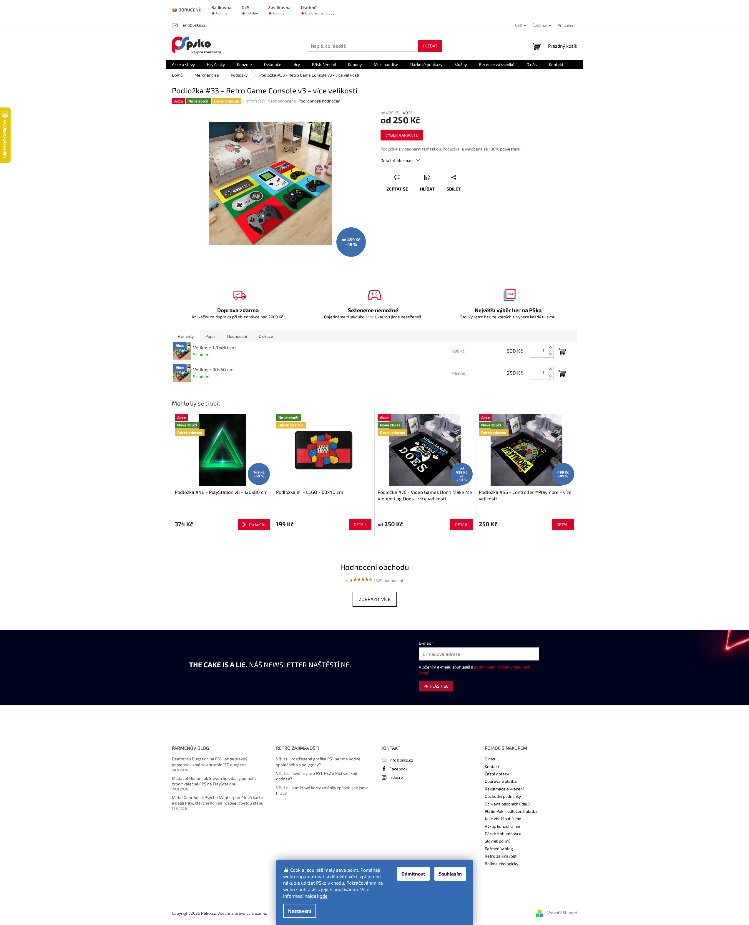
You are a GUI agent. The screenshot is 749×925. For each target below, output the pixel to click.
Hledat (430, 45)
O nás (490, 758)
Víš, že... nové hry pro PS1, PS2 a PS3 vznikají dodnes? (316, 776)
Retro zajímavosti (501, 855)
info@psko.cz (401, 759)
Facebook (398, 768)
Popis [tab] (210, 336)
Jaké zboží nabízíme (503, 818)
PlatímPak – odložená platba (511, 811)
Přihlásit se (436, 686)
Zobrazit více (375, 599)
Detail (360, 524)
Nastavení (299, 911)
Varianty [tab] (186, 336)
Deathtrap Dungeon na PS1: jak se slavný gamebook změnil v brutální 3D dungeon (209, 761)
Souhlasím (450, 873)
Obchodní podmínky (503, 796)
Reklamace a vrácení (504, 788)
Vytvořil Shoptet (562, 912)
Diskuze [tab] (266, 336)
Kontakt (492, 766)
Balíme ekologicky (501, 863)
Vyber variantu (401, 135)
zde (324, 895)
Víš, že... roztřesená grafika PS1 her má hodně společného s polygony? (318, 761)
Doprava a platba (501, 781)
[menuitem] (183, 64)
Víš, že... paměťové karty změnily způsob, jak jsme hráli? (322, 790)
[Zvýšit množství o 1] (551, 347)
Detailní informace (398, 160)
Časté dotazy (497, 773)
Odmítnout (413, 873)
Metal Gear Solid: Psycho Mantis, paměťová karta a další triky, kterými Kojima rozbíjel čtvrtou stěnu (217, 800)
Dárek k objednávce (503, 833)
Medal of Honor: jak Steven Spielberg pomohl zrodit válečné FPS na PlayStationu (214, 781)
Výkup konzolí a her (503, 826)
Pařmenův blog (499, 848)
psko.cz (396, 777)
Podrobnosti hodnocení (319, 100)
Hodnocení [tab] (237, 336)
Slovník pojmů (498, 840)
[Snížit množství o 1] (551, 354)
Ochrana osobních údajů (507, 803)
